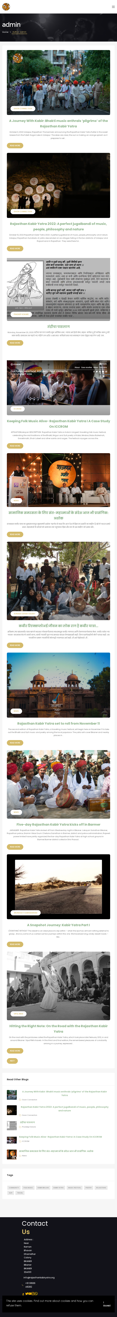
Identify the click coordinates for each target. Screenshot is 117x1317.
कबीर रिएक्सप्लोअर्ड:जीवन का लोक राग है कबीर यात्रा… (58, 626)
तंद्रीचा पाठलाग (58, 327)
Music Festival (74, 1188)
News (24, 1155)
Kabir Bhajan (43, 1188)
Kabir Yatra (58, 1188)
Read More (15, 145)
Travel (20, 1193)
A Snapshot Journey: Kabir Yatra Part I (58, 925)
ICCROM (25, 1141)
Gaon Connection (29, 1099)
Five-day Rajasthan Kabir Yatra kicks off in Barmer (58, 824)
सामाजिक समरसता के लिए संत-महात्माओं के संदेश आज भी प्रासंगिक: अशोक (56, 1151)
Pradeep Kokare (29, 1127)
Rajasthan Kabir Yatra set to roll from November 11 (58, 723)
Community (14, 1188)
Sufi (10, 1193)
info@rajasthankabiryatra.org (39, 1277)
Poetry (89, 1188)
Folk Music (28, 1188)
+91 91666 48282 (30, 1285)
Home (5, 32)
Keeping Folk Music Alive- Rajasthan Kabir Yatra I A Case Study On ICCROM (60, 1136)
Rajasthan (101, 1188)
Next (12, 1060)
